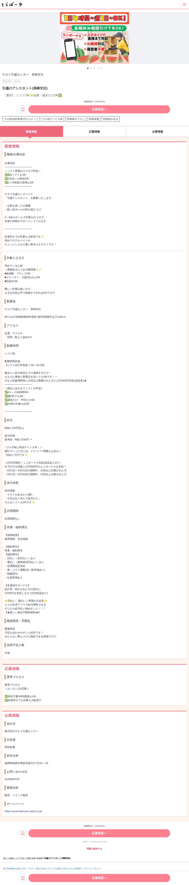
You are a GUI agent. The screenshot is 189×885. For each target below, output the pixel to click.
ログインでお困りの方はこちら (60, 869)
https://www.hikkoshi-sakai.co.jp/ (23, 811)
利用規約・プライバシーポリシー (88, 869)
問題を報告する (94, 848)
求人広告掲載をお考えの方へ (15, 869)
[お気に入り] (23, 109)
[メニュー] (184, 4)
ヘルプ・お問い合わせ (37, 869)
